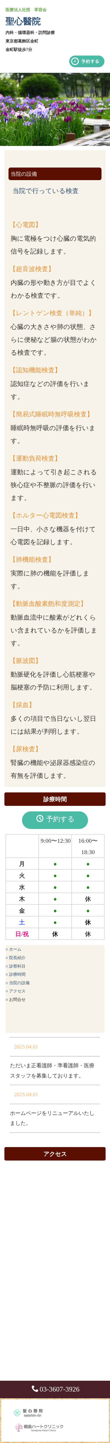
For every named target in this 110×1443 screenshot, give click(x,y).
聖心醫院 (23, 21)
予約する (59, 819)
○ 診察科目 (16, 966)
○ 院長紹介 (16, 958)
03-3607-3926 (59, 1389)
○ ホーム (13, 949)
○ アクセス (16, 991)
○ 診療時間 (16, 974)
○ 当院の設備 (18, 983)
